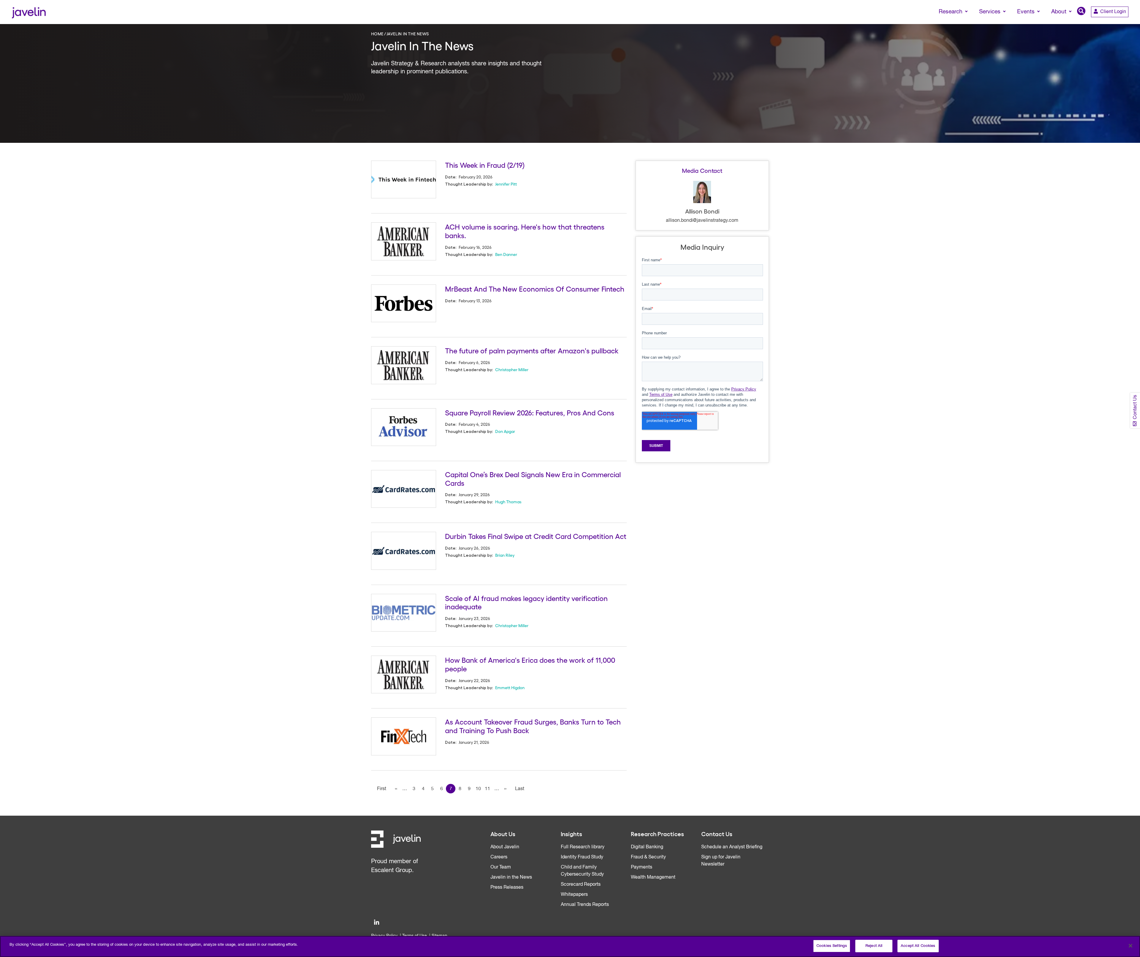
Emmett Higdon (510, 687)
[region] (570, 946)
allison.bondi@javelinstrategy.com (702, 220)
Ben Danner (506, 254)
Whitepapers (574, 894)
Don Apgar (505, 431)
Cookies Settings (831, 946)
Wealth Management (653, 877)
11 (487, 789)
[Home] (28, 12)
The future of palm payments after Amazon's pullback (531, 350)
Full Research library (582, 847)
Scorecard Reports (581, 884)
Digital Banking (647, 847)
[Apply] (1110, 23)
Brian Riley (504, 555)
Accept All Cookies (918, 946)
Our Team (500, 867)
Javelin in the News (511, 877)
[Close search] (1127, 23)
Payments (641, 867)
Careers (498, 857)
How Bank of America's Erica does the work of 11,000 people (530, 664)
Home (377, 33)
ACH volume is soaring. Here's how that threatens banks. (524, 230)
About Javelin (504, 847)
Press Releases (506, 887)
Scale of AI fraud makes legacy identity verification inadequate (526, 602)
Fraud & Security (648, 857)
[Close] (1130, 945)
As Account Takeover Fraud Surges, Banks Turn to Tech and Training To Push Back (533, 725)
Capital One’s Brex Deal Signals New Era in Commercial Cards (533, 478)
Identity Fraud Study (582, 857)
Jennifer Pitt (506, 183)
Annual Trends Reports (585, 904)
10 (478, 789)
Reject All (873, 946)
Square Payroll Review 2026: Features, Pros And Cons (529, 412)
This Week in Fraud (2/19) (485, 164)
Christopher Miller (511, 369)
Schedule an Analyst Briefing (731, 847)
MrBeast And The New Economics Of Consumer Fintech (534, 288)
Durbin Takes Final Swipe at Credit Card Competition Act (535, 536)
